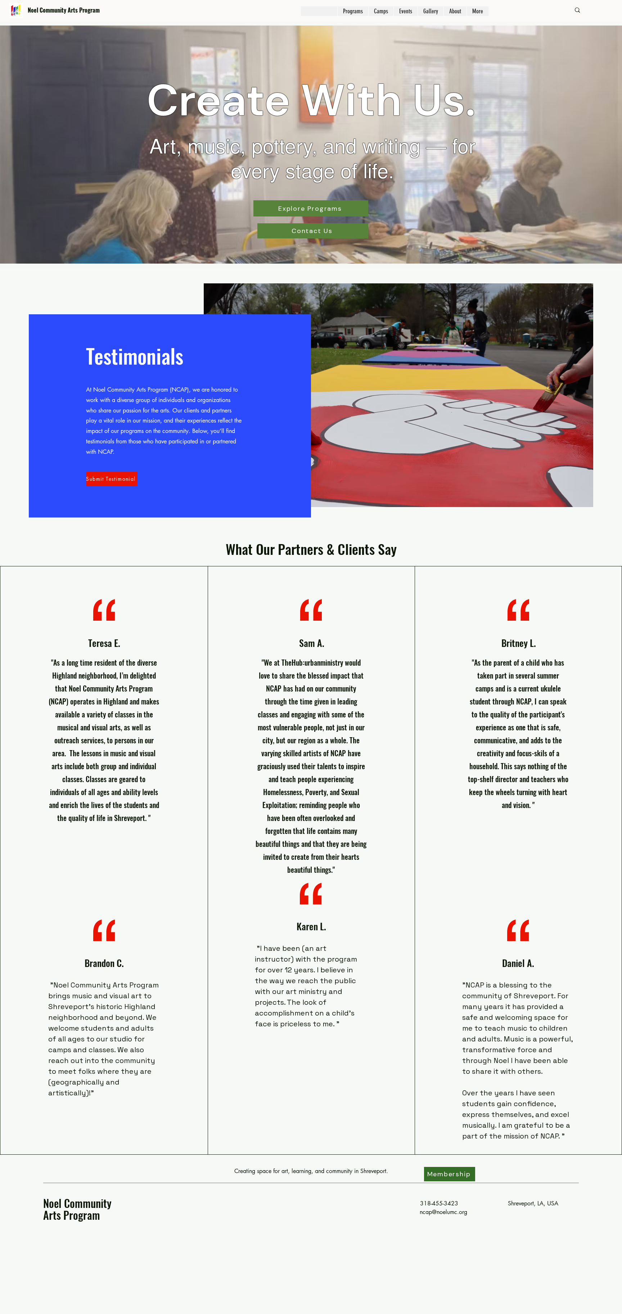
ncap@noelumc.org (443, 1212)
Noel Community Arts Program (64, 10)
